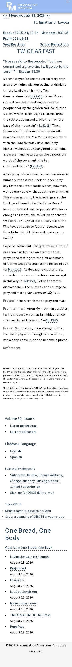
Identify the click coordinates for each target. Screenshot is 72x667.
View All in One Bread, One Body (28, 547)
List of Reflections (23, 426)
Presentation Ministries (27, 6)
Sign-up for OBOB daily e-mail (32, 493)
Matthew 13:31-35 (55, 33)
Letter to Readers (23, 432)
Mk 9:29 (29, 281)
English (15, 451)
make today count (23, 603)
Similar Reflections (54, 44)
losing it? (17, 580)
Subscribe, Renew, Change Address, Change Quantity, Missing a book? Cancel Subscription (36, 481)
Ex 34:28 (36, 166)
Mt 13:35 (52, 320)
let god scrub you (23, 592)
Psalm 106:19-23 (15, 39)
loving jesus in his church (29, 557)
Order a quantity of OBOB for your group (34, 516)
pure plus (17, 626)
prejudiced (18, 568)
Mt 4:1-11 (14, 269)
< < (6, 16)
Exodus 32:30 (29, 71)
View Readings (14, 44)
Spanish (16, 457)
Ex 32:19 (44, 125)
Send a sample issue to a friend (28, 511)
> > (48, 16)
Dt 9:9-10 (36, 96)
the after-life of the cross (30, 615)
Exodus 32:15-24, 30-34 (20, 33)
